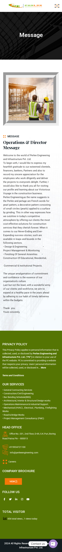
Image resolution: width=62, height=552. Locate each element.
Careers (11, 461)
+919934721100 (17, 447)
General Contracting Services (18, 390)
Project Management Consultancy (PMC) (24, 418)
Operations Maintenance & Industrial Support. (26, 404)
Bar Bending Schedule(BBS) (17, 397)
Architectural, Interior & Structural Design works (27, 400)
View (12, 481)
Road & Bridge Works (14, 415)
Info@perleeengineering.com (24, 452)
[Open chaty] (53, 543)
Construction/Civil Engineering (19, 393)
